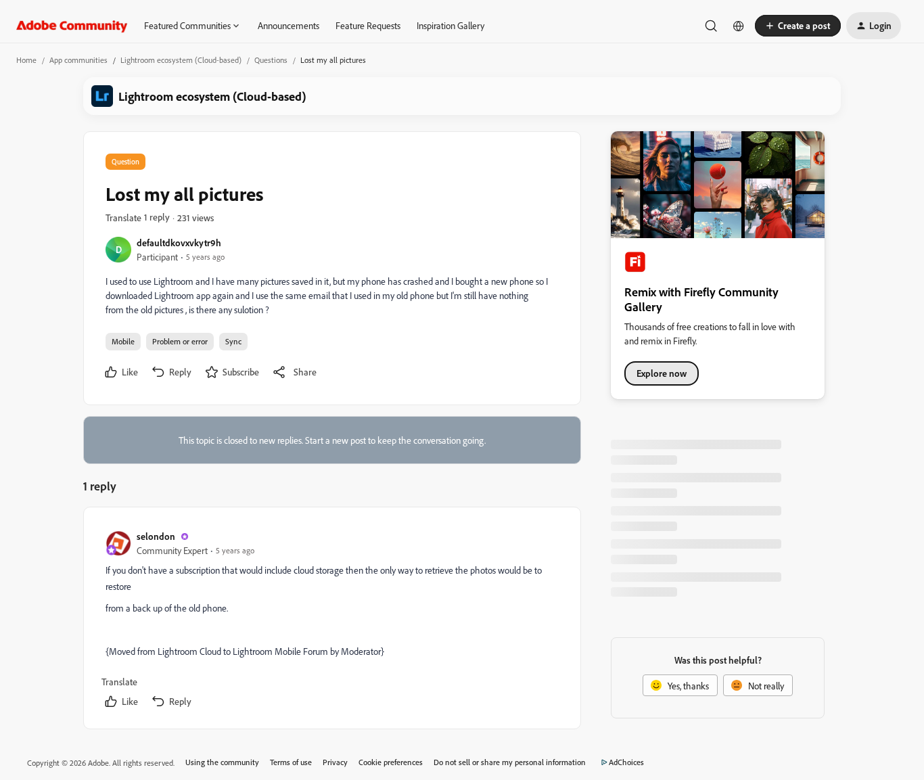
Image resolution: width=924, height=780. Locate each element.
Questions (270, 60)
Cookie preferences (391, 762)
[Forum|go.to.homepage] (72, 26)
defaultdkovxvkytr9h (179, 242)
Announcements (288, 25)
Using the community (222, 762)
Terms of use (291, 762)
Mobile (123, 341)
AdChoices (626, 762)
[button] (798, 26)
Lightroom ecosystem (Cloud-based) (180, 60)
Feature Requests (368, 25)
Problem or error (180, 341)
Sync (233, 341)
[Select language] (738, 26)
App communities (78, 60)
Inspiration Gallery (450, 25)
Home (26, 60)
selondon (156, 536)
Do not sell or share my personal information (510, 762)
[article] (331, 620)
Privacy (335, 762)
